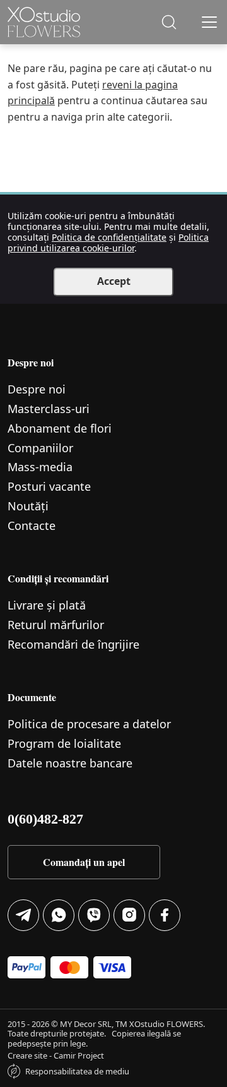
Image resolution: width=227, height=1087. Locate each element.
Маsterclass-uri (49, 408)
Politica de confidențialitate (109, 237)
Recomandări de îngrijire (73, 644)
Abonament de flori (60, 428)
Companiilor (40, 447)
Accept (114, 281)
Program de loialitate (64, 743)
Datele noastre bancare (70, 763)
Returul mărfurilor (56, 624)
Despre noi (37, 389)
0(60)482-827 (45, 819)
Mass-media (40, 466)
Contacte (31, 525)
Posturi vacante (49, 486)
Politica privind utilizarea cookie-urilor (108, 242)
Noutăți (28, 505)
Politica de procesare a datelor (89, 723)
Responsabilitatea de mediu (77, 1071)
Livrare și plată (47, 605)
